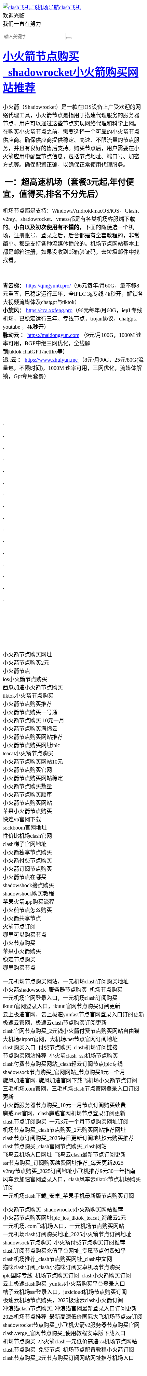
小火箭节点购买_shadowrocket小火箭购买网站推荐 (70, 72)
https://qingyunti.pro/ (48, 286)
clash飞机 (70, 7)
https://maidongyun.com (53, 335)
